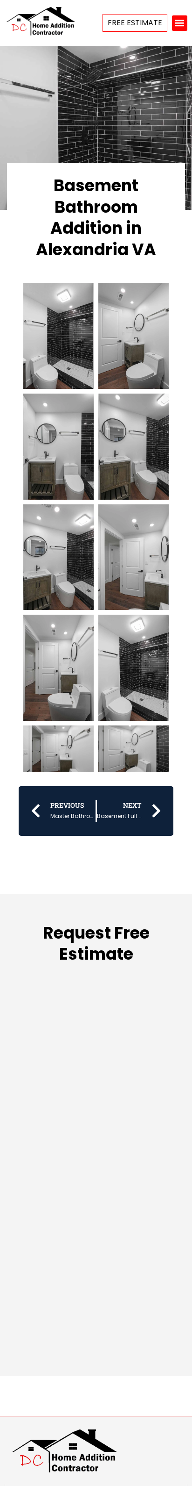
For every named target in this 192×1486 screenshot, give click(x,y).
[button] (179, 23)
